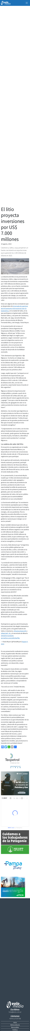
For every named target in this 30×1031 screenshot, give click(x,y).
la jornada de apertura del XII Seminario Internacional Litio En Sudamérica (14, 308)
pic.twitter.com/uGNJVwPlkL (10, 638)
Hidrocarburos (15, 1025)
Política (15, 1030)
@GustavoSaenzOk (20, 631)
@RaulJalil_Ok (5, 633)
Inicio (15, 1022)
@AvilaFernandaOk (7, 636)
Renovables (15, 1027)
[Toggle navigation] (26, 3)
